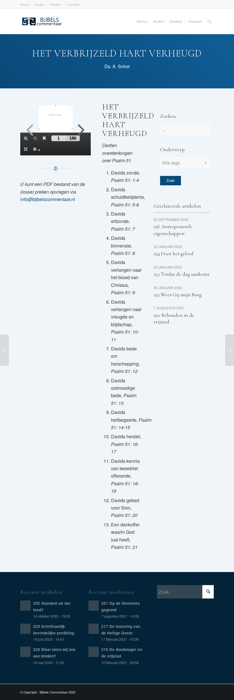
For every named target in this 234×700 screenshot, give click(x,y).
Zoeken (55, 4)
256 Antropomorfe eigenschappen (173, 229)
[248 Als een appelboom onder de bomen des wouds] (4, 350)
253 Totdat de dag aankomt (181, 274)
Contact (73, 4)
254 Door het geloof (173, 253)
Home (24, 4)
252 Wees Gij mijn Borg (177, 294)
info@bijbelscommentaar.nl (47, 199)
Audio (39, 4)
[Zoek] (209, 21)
